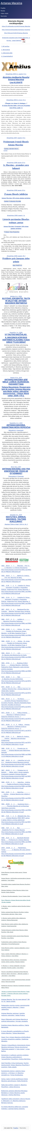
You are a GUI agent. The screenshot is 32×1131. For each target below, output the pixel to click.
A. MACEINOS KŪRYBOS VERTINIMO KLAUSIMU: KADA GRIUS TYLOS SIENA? (16, 339)
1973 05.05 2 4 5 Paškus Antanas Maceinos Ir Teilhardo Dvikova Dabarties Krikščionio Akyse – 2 (15, 726)
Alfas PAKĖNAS (17, 265)
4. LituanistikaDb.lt (7, 56)
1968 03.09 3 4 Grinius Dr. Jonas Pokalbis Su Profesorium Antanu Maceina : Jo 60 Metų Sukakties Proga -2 (15, 643)
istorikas (5, 150)
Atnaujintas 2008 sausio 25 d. (16, 162)
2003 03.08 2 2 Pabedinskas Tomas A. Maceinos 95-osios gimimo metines (15, 850)
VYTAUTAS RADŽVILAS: (16, 334)
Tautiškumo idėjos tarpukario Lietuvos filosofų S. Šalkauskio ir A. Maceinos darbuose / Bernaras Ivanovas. (15, 1101)
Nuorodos (4, 16)
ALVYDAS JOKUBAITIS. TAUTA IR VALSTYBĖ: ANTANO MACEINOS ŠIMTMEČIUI (16, 300)
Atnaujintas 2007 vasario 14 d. (16, 138)
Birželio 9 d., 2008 (16, 296)
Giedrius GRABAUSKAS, (11, 148)
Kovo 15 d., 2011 (16, 467)
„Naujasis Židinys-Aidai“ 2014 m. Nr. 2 (16, 524)
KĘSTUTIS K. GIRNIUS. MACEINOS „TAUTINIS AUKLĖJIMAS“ (16, 519)
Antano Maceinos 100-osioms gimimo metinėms (16, 198)
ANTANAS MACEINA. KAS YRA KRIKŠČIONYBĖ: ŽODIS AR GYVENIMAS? (16, 471)
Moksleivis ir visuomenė (16, 430)
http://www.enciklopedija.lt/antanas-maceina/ (16, 29)
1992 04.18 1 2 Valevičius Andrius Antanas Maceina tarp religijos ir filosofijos (15, 794)
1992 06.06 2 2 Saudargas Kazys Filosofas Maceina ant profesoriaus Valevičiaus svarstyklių (15, 806)
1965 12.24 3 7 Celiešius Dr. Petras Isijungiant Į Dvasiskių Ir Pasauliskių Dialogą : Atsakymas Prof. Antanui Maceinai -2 (16, 599)
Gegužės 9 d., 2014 (16, 515)
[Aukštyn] (29, 1128)
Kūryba (3, 11)
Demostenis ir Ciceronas (16, 476)
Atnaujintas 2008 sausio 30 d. (16, 190)
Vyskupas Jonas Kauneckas (11, 232)
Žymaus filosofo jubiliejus (16, 194)
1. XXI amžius (5, 46)
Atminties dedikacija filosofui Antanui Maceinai (16, 78)
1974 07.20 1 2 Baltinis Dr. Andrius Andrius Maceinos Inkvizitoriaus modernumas (15, 738)
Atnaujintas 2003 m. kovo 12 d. (16, 100)
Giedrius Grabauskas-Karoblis (12, 201)
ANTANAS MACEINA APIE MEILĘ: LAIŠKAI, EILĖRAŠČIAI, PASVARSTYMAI (16, 381)
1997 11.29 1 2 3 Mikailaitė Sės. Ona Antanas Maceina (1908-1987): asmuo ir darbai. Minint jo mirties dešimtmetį (16, 818)
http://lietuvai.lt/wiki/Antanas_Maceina (16, 33)
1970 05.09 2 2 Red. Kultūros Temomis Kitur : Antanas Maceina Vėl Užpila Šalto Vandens (16, 689)
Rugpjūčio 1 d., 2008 (16, 332)
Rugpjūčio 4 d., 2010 (16, 423)
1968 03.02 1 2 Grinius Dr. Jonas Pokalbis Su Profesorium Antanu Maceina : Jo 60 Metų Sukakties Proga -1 (16, 631)
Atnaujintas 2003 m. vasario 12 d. (16, 74)
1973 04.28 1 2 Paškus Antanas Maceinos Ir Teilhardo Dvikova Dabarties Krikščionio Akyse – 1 (15, 714)
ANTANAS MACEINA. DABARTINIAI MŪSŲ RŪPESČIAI (16, 426)
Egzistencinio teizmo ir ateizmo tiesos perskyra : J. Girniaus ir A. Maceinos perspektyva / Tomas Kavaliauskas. (13, 1073)
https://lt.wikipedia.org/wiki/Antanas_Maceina (16, 26)
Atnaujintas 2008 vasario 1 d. (16, 215)
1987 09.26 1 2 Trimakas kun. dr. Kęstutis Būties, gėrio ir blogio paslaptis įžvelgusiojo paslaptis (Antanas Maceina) (15, 772)
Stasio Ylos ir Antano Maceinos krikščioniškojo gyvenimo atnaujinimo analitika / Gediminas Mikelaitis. (15, 1039)
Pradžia (3, 8)
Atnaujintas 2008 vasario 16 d (16, 256)
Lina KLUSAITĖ (16, 82)
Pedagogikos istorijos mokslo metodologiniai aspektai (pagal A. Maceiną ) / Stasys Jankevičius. (15, 1007)
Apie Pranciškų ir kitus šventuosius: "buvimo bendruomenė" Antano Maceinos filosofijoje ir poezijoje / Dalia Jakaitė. (15, 1065)
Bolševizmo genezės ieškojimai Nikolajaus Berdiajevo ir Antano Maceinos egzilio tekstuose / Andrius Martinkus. (14, 1093)
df (20, 571)
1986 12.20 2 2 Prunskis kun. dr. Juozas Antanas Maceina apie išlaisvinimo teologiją (15, 750)
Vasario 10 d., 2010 (16, 377)
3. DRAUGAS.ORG (6, 53)
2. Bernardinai (5, 49)
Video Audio (4, 13)
